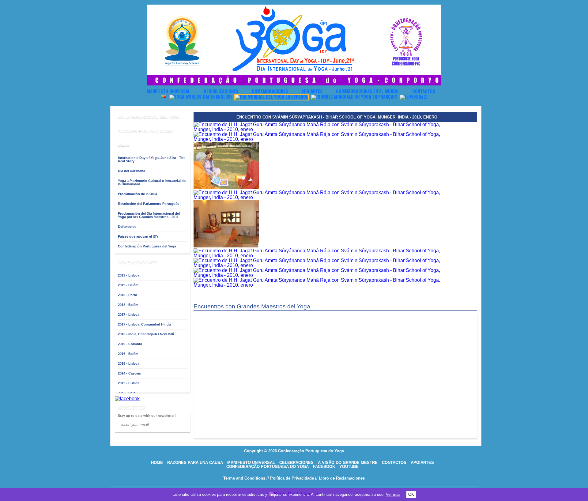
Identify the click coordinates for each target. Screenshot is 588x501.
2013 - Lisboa (128, 383)
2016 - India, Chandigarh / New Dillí (146, 334)
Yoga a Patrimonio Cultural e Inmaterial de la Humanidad (220, 104)
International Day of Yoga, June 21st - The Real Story (151, 159)
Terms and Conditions (244, 478)
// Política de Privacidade (290, 478)
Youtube (349, 466)
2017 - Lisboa (128, 314)
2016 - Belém (128, 354)
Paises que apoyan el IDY (138, 236)
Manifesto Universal (168, 91)
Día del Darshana (131, 171)
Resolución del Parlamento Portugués (148, 203)
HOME (157, 462)
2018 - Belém (128, 305)
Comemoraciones (270, 91)
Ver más (393, 494)
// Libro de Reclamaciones (340, 478)
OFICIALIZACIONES (221, 91)
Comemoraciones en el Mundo (367, 91)
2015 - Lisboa (128, 363)
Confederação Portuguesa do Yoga (267, 466)
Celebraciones (296, 462)
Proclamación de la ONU (137, 194)
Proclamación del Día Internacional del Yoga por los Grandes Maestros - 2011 (149, 215)
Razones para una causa (195, 462)
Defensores (127, 226)
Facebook (324, 466)
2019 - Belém (128, 285)
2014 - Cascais (129, 373)
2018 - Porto (127, 295)
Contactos (423, 91)
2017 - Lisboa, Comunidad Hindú (144, 324)
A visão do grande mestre (348, 462)
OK (411, 494)
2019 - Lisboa (128, 275)
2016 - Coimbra (130, 344)
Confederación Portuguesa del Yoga (147, 246)
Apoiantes (311, 91)
